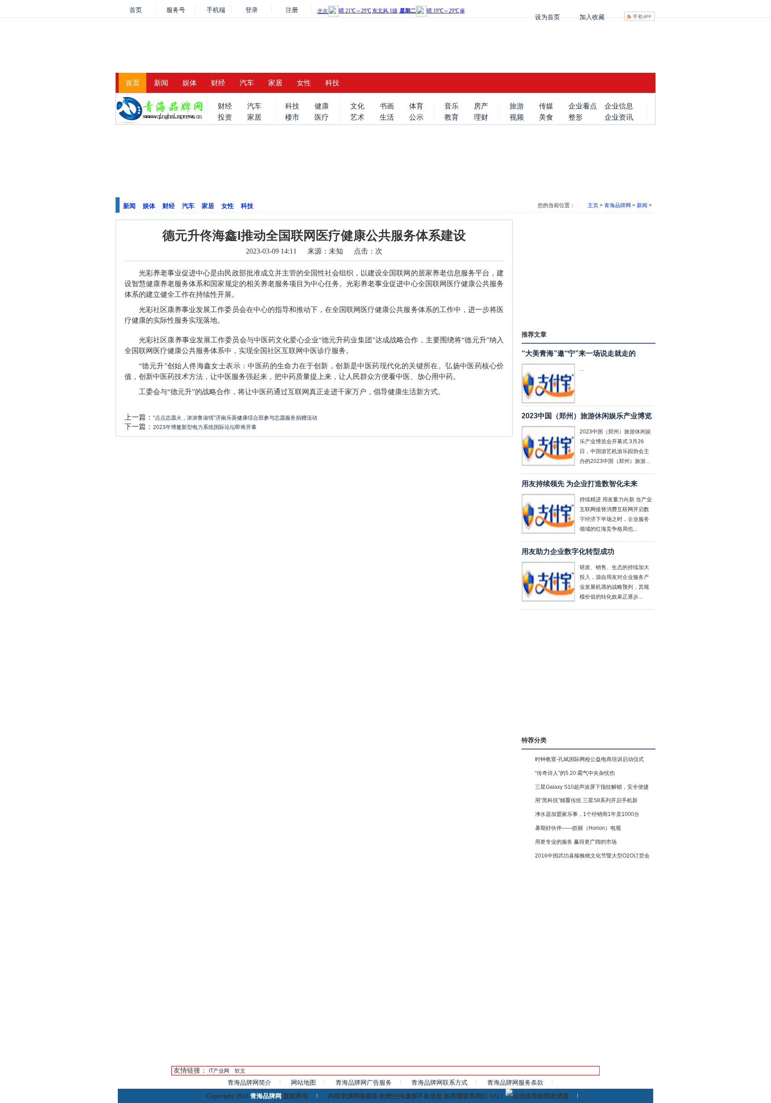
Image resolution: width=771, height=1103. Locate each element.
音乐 (451, 106)
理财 (481, 117)
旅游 (517, 106)
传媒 (546, 106)
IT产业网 (219, 1071)
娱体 (189, 83)
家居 (275, 83)
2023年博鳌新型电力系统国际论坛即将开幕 (205, 427)
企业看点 (582, 106)
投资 (225, 117)
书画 (387, 106)
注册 (292, 9)
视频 (517, 117)
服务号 (175, 9)
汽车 (247, 83)
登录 (251, 9)
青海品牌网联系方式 (439, 1082)
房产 (481, 106)
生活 (387, 117)
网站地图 (303, 1082)
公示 (416, 117)
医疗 (322, 117)
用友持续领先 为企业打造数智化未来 (580, 483)
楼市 (292, 117)
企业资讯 (619, 117)
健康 (322, 106)
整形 (575, 117)
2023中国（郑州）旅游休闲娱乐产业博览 (587, 416)
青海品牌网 (617, 205)
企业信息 (619, 106)
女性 (304, 83)
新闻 (161, 83)
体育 (416, 106)
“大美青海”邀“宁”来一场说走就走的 (579, 353)
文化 (357, 106)
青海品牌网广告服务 (364, 1082)
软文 (240, 1071)
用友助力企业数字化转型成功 (568, 551)
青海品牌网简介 (249, 1082)
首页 (135, 9)
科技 (332, 83)
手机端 (216, 9)
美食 (546, 117)
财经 (218, 83)
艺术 (357, 117)
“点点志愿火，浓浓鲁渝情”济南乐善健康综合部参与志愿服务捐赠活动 (235, 418)
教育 (451, 117)
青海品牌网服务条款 (515, 1082)
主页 (593, 205)
